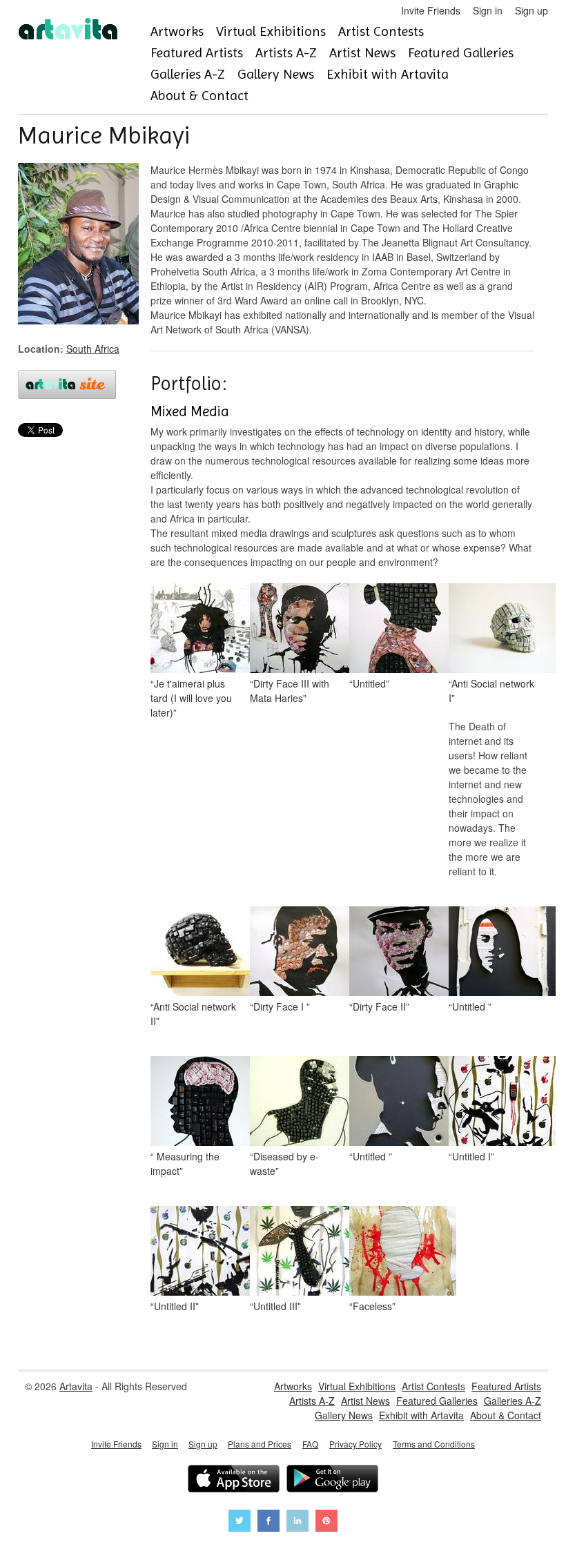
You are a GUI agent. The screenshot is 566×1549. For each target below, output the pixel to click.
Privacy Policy (355, 1444)
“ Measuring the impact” (184, 1163)
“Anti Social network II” (193, 1014)
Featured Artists (196, 53)
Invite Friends (430, 10)
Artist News (362, 53)
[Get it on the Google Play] (332, 1480)
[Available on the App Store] (234, 1480)
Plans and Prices (259, 1444)
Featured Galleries (461, 53)
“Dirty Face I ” (280, 1006)
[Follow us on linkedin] (297, 1522)
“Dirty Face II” (379, 1006)
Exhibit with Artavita (387, 74)
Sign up (531, 10)
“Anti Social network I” (491, 690)
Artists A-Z (286, 53)
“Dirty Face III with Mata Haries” (289, 690)
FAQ (310, 1444)
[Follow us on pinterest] (326, 1522)
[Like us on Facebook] (268, 1522)
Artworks (177, 31)
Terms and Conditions (434, 1444)
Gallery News (275, 74)
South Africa (92, 348)
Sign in (487, 10)
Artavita (75, 1386)
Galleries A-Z (187, 74)
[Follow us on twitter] (239, 1522)
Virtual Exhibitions (271, 31)
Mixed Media (189, 411)
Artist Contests (381, 31)
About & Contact (199, 96)
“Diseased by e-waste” (284, 1163)
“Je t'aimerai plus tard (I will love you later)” (191, 697)
